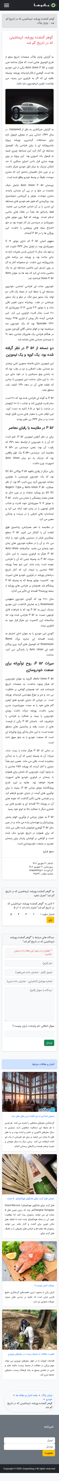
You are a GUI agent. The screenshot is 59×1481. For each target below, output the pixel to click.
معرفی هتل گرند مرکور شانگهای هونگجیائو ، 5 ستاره (30, 1198)
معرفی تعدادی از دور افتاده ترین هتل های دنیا (33, 1116)
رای (50, 920)
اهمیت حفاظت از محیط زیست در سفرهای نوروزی (31, 1354)
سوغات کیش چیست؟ (44, 1285)
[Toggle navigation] (6, 5)
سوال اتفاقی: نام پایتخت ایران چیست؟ (33, 1026)
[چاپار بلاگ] (45, 5)
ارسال (49, 1043)
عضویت (49, 1453)
